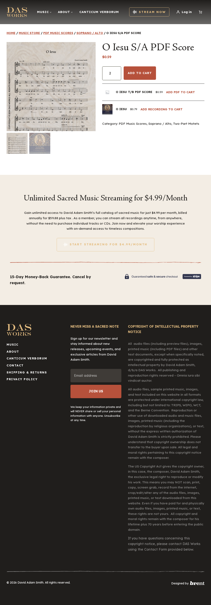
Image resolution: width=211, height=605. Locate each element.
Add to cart (140, 73)
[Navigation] (51, 12)
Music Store (29, 33)
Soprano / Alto (89, 33)
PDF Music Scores (58, 33)
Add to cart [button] (180, 92)
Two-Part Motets (186, 124)
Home (11, 33)
